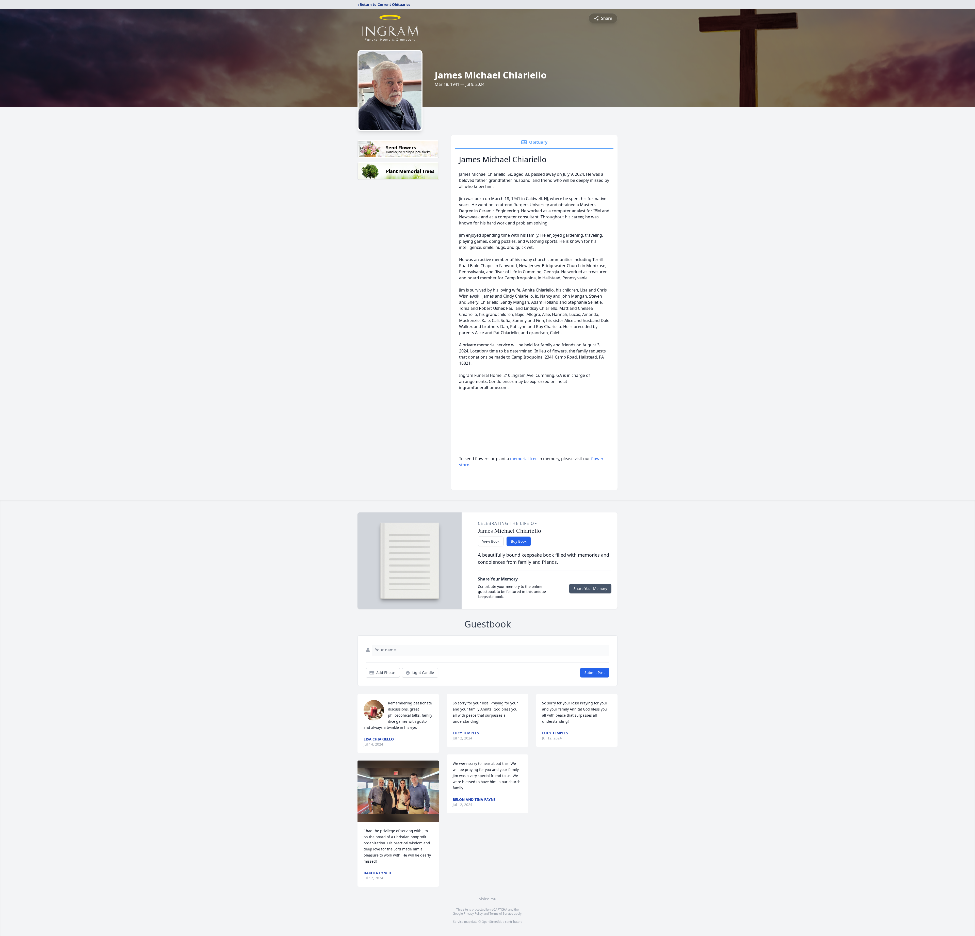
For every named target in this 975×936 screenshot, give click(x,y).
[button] (398, 791)
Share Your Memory (590, 588)
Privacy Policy (473, 913)
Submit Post (594, 672)
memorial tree (524, 458)
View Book (490, 541)
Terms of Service (501, 913)
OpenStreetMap (493, 921)
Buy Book (518, 541)
